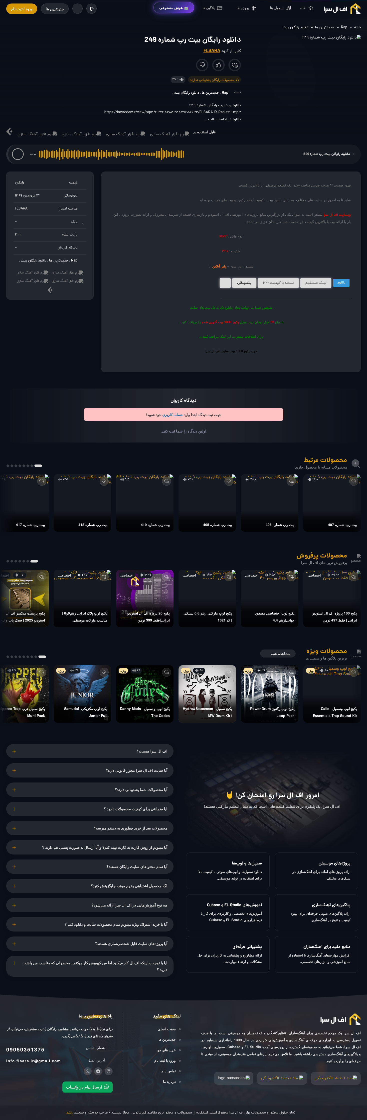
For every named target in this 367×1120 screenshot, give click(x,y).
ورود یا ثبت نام (165, 1060)
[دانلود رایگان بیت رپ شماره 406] (269, 503)
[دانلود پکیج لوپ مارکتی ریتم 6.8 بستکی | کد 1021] (207, 598)
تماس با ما (168, 1070)
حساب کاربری (172, 414)
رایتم (69, 1112)
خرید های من (166, 1049)
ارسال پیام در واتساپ (84, 1087)
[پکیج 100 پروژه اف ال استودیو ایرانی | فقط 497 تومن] (332, 598)
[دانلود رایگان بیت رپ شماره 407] (332, 503)
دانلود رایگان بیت (295, 27)
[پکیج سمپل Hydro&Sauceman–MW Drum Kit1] (207, 694)
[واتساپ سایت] (88, 1071)
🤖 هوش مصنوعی (173, 7)
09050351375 (25, 1049)
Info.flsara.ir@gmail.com (33, 1061)
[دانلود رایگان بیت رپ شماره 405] (207, 503)
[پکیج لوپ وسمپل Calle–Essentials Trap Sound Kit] (332, 694)
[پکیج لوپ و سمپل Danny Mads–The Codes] (145, 694)
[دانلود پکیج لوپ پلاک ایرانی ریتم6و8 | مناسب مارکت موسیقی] (82, 598)
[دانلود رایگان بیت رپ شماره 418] (82, 503)
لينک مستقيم (315, 282)
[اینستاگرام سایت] (109, 1071)
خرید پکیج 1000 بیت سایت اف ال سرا (231, 350)
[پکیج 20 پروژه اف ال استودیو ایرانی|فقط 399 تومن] (145, 598)
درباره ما (169, 1081)
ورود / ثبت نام (21, 9)
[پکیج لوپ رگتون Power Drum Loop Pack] (269, 694)
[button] (18, 154)
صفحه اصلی (167, 1028)
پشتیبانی (244, 282)
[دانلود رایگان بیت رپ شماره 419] (145, 503)
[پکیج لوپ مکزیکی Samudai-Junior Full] (82, 694)
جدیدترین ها (55, 9)
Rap (344, 27)
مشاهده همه (281, 653)
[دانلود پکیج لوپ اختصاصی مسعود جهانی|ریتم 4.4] (269, 598)
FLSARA (211, 50)
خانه (357, 27)
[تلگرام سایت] (98, 1071)
